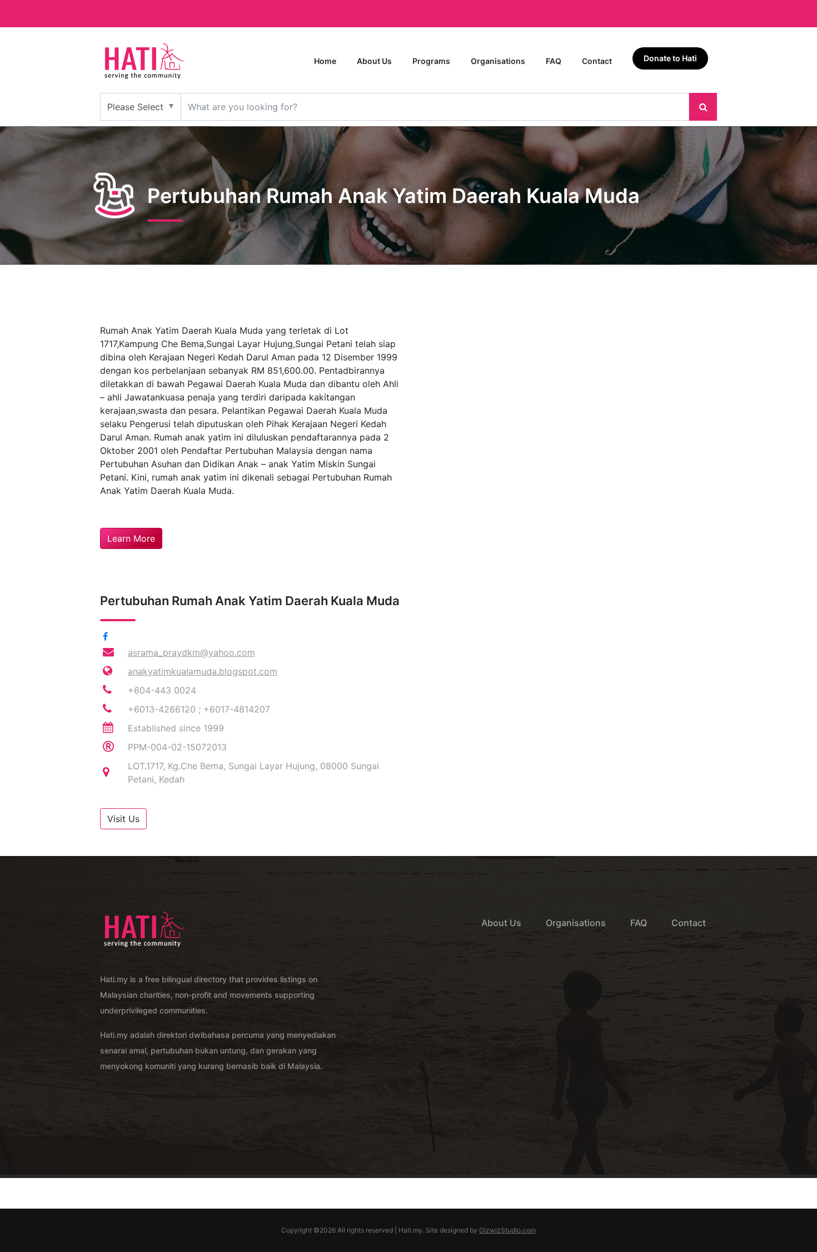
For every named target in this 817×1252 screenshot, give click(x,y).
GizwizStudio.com (507, 1230)
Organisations (498, 61)
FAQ (553, 61)
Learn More (131, 538)
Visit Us (123, 818)
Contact (597, 61)
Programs (431, 61)
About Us (374, 61)
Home (325, 61)
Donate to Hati (670, 58)
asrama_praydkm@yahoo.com (191, 652)
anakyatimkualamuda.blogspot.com (202, 671)
